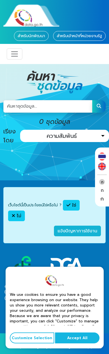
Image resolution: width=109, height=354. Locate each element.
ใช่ (73, 205)
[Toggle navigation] (14, 54)
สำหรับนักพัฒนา (31, 36)
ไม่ (18, 216)
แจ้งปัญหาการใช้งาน (77, 231)
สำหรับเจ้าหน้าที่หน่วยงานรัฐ (79, 36)
